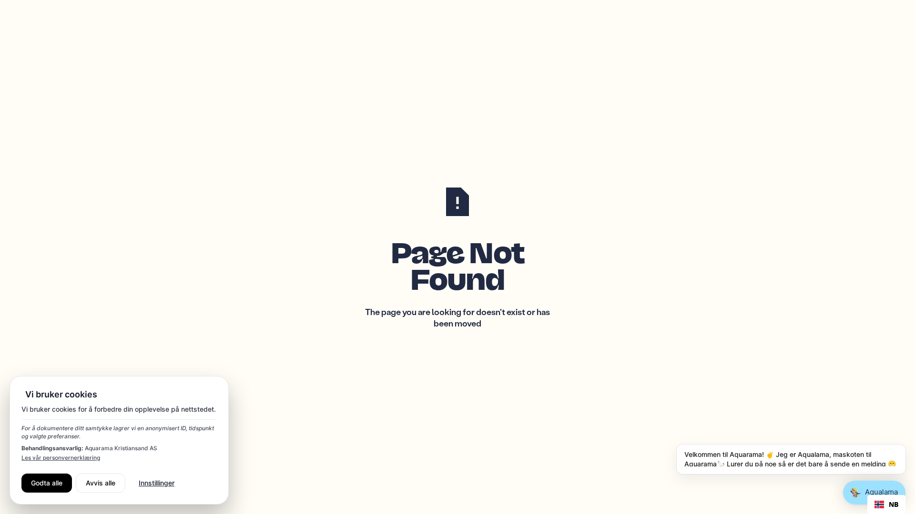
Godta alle (46, 483)
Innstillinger (156, 483)
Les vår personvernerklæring (60, 457)
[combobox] (886, 504)
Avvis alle (100, 483)
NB (893, 504)
